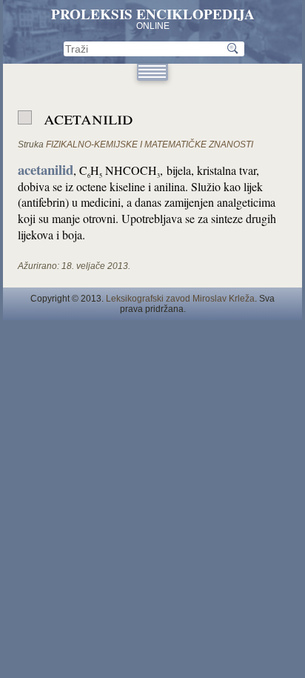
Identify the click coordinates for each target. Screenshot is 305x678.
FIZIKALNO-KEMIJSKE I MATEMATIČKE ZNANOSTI (149, 144)
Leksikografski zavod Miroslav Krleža (180, 298)
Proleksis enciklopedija (153, 14)
